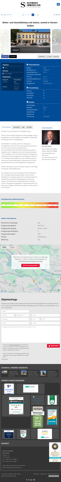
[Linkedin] (31, 480)
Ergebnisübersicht (7, 14)
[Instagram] (34, 480)
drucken (57, 56)
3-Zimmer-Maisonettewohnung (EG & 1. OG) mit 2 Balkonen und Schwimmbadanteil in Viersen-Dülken (14, 375)
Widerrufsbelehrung (53, 474)
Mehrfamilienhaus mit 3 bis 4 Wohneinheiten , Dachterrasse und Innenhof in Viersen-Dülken (33, 374)
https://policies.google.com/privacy (32, 261)
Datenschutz (43, 474)
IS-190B (4, 82)
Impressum (36, 474)
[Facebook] (26, 480)
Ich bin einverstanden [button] (30, 265)
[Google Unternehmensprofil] (28, 480)
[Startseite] (30, 4)
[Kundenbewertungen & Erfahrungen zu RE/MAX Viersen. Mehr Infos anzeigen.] (16, 405)
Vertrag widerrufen (53, 476)
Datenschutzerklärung (14, 345)
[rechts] (38, 14)
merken (50, 56)
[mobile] (58, 4)
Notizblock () (42, 56)
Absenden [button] (55, 346)
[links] (22, 14)
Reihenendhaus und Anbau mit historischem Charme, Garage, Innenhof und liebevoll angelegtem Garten (52, 375)
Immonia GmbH (12, 476)
